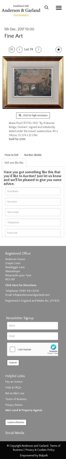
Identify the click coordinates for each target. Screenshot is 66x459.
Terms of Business (16, 399)
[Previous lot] (20, 50)
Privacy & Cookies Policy (40, 449)
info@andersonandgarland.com (31, 294)
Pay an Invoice (14, 381)
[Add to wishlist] (59, 50)
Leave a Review (16, 422)
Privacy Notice (14, 405)
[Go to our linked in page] (16, 439)
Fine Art (13, 36)
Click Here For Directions (20, 285)
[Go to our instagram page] (23, 439)
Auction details (33, 155)
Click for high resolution (35, 115)
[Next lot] (38, 50)
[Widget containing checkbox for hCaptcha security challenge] (33, 349)
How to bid (11, 155)
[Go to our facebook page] (8, 439)
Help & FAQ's (13, 387)
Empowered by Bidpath (34, 455)
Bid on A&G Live (14, 393)
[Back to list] (12, 50)
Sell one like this (14, 162)
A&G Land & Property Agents (23, 410)
